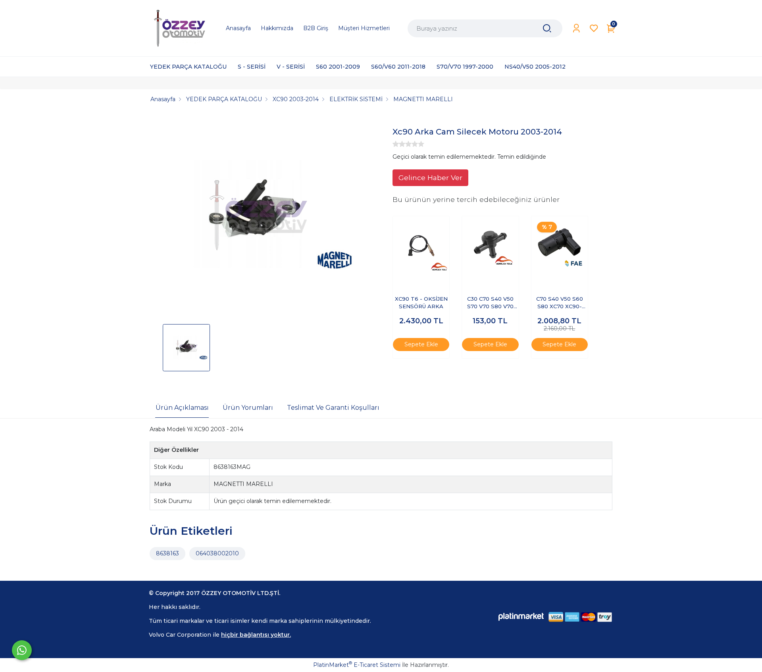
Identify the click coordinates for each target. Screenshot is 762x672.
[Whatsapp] (22, 650)
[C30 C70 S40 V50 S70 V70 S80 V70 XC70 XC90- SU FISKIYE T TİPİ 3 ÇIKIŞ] (490, 244)
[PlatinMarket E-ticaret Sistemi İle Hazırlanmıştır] (521, 616)
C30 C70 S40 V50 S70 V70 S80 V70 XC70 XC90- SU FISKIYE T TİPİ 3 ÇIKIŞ (490, 303)
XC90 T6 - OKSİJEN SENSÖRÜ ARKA (421, 303)
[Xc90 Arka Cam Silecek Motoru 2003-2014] (256, 216)
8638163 (167, 553)
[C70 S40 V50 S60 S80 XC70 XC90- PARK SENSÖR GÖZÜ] (559, 244)
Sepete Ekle (421, 344)
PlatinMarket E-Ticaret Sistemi (356, 664)
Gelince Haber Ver (430, 177)
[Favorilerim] (594, 28)
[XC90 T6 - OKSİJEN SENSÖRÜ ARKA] (421, 244)
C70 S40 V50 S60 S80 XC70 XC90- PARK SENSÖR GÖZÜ (559, 303)
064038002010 (217, 553)
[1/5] (396, 144)
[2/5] (399, 144)
